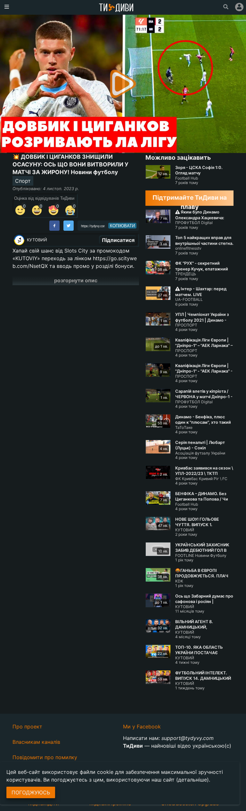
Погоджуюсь (31, 792)
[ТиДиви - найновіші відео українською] (116, 8)
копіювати (122, 226)
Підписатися (118, 240)
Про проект (27, 726)
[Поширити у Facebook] (54, 226)
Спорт (23, 181)
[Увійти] (239, 7)
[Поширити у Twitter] (68, 226)
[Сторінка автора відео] (19, 240)
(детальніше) (192, 779)
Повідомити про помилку (44, 757)
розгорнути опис (75, 280)
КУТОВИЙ (37, 239)
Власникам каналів (36, 742)
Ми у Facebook (142, 726)
